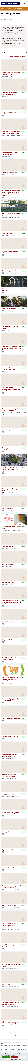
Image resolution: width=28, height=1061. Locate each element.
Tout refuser (14, 1057)
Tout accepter (6, 1057)
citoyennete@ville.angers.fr (15, 33)
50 (18, 1035)
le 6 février (7, 41)
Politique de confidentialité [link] (14, 1059)
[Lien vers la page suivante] (16, 1033)
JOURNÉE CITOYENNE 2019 (7, 8)
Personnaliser (22, 1057)
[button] (23, 52)
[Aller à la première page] (10, 3)
